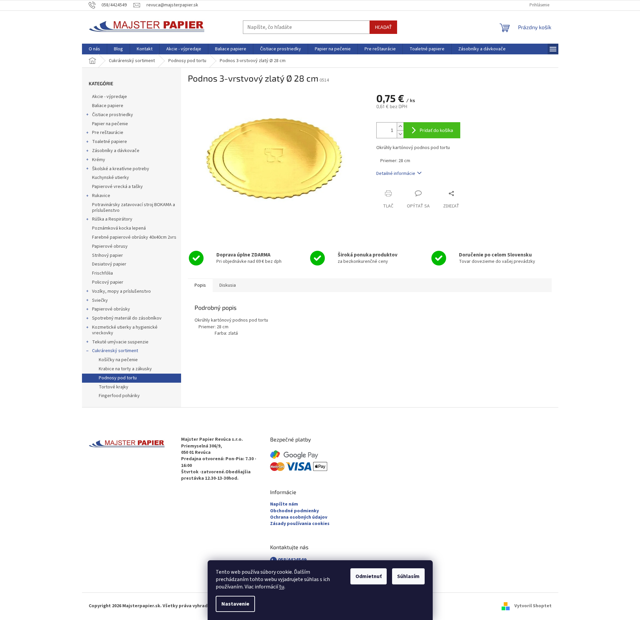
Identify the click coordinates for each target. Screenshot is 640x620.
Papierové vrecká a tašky (117, 186)
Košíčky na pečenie (118, 359)
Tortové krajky (113, 387)
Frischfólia (102, 273)
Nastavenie (235, 604)
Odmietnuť (368, 576)
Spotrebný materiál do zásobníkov (127, 318)
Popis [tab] (200, 285)
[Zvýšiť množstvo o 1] (400, 126)
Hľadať (383, 27)
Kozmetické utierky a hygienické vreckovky (125, 330)
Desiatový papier (109, 264)
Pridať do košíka (436, 130)
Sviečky (100, 300)
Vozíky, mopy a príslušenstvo (121, 291)
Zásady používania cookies (300, 524)
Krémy (98, 159)
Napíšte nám (284, 504)
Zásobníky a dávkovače (115, 150)
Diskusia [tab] (227, 285)
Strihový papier (107, 255)
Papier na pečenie (110, 124)
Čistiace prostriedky (112, 114)
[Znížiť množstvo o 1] (400, 134)
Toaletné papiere (109, 141)
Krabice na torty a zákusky (125, 369)
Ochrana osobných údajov (298, 517)
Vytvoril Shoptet (533, 606)
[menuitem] (94, 49)
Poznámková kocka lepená (119, 228)
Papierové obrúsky (111, 309)
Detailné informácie (395, 173)
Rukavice (101, 195)
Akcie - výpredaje (109, 96)
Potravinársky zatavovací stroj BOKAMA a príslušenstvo (133, 207)
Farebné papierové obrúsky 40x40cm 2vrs (134, 237)
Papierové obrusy (110, 246)
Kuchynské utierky (110, 177)
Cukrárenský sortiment (115, 350)
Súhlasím (408, 576)
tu (281, 586)
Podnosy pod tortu (118, 378)
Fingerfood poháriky (119, 395)
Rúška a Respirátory (112, 219)
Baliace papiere (107, 105)
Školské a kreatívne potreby (120, 168)
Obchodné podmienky (294, 511)
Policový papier (107, 282)
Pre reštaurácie (107, 132)
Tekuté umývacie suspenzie (120, 342)
